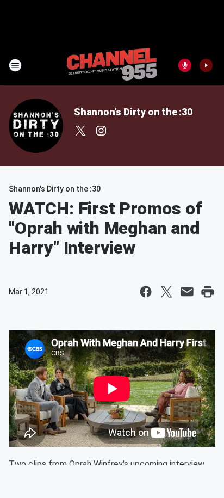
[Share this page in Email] (187, 291)
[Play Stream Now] (206, 65)
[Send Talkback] (184, 65)
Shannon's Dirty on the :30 (133, 112)
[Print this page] (207, 291)
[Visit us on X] (80, 130)
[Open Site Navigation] (15, 65)
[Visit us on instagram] (101, 130)
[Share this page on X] (166, 291)
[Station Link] (112, 65)
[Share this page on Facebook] (145, 291)
